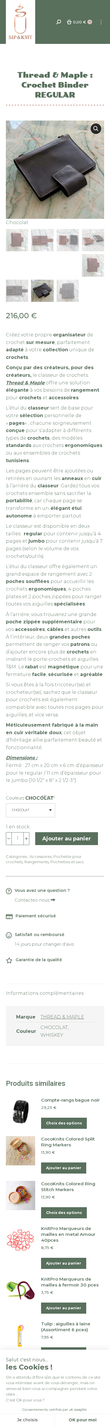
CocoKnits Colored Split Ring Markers (68, 1142)
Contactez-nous (33, 900)
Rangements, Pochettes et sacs (54, 861)
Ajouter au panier (66, 838)
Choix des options (64, 1123)
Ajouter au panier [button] (63, 1168)
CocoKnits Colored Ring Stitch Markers (68, 1186)
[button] (96, 128)
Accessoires (41, 856)
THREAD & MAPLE (62, 1017)
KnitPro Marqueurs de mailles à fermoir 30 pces (70, 1282)
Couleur (14, 798)
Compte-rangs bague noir (70, 1100)
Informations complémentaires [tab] (45, 993)
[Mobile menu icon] (101, 22)
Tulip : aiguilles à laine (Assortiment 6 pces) (65, 1326)
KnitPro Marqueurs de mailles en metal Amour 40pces (68, 1234)
